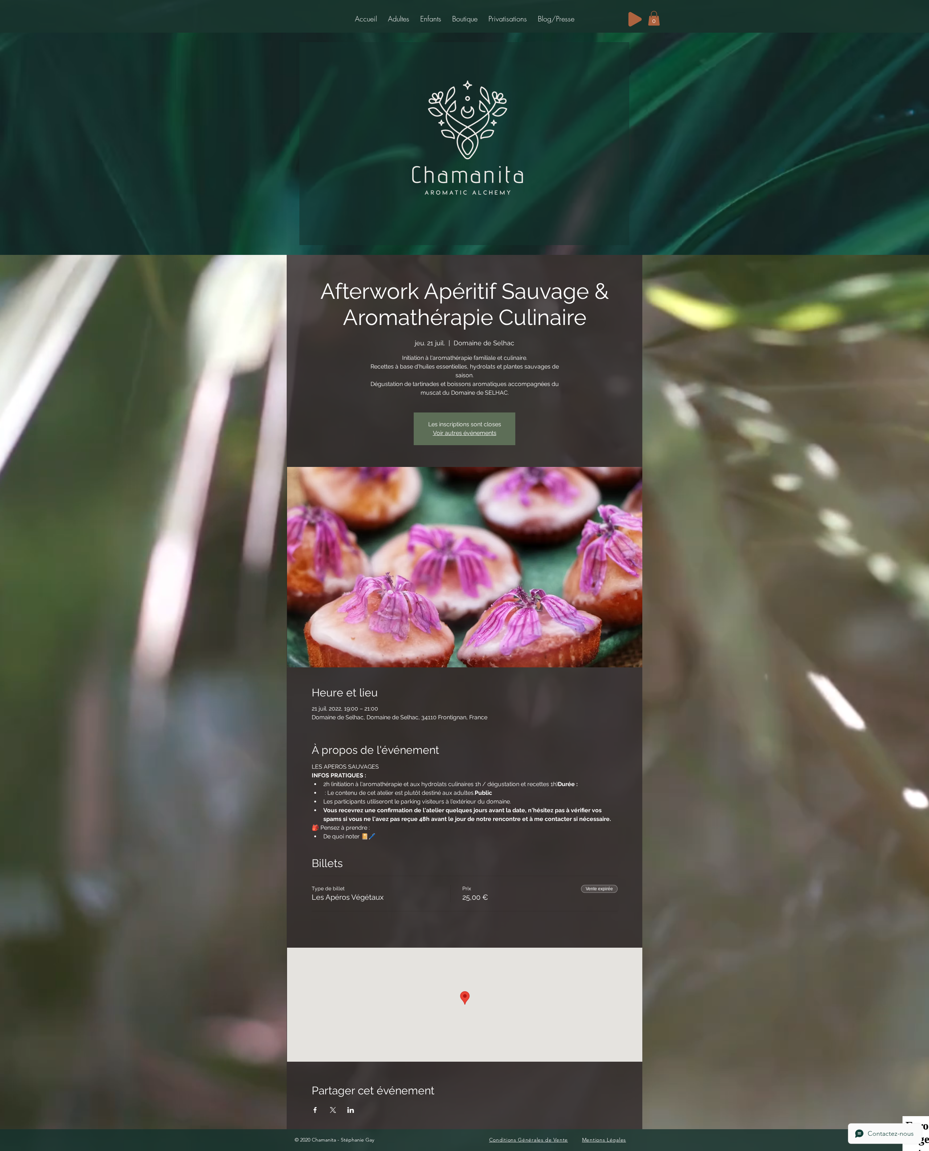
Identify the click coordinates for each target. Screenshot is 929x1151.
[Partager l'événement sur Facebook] (315, 1110)
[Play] (635, 19)
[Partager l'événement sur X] (333, 1110)
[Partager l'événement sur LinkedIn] (350, 1110)
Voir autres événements (464, 433)
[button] (398, 19)
